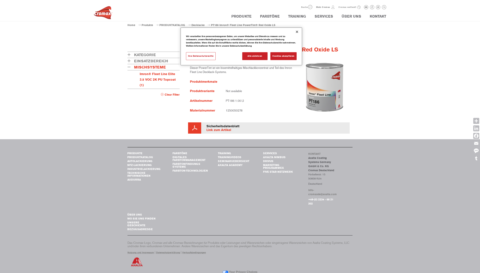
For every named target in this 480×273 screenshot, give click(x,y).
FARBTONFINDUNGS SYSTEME (186, 165)
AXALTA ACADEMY (230, 165)
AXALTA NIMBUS (274, 157)
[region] (241, 46)
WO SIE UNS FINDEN (141, 218)
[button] (310, 7)
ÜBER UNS (351, 16)
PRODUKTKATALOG (172, 25)
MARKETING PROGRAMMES (273, 166)
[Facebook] (476, 136)
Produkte (147, 25)
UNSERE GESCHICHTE (136, 224)
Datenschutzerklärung (168, 252)
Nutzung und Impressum (141, 252)
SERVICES (324, 16)
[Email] (476, 143)
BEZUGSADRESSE (140, 229)
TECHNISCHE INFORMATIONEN (138, 174)
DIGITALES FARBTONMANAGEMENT (189, 158)
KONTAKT (378, 16)
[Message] (476, 151)
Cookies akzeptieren (283, 56)
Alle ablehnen (255, 56)
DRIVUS (268, 161)
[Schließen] (297, 32)
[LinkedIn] (476, 128)
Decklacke (198, 25)
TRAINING (297, 16)
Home (131, 25)
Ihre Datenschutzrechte (201, 56)
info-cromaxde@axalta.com (322, 192)
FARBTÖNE (270, 16)
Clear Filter (172, 94)
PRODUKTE (241, 16)
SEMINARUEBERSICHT (233, 161)
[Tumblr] (476, 158)
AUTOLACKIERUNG (139, 161)
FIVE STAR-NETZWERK (278, 171)
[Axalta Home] (103, 13)
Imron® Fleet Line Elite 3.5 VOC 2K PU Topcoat (158, 79)
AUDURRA (134, 179)
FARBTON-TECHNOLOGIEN (190, 170)
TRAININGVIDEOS (229, 157)
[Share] (476, 121)
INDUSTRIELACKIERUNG (143, 169)
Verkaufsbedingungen (194, 252)
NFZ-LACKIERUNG (139, 165)
